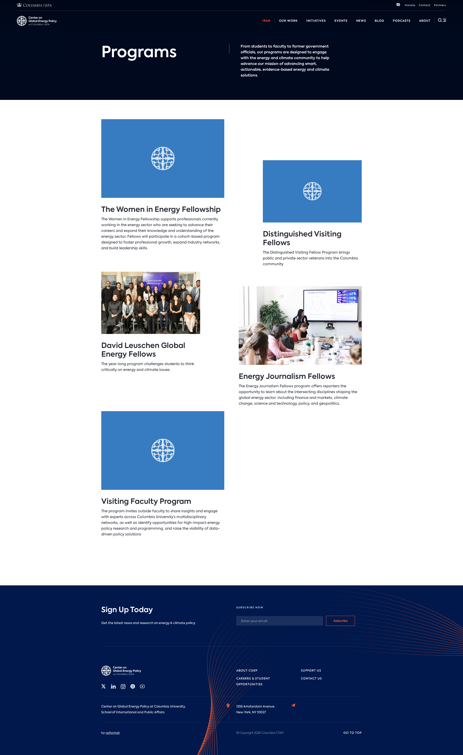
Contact (424, 5)
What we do (48, 26)
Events (340, 21)
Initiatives (316, 21)
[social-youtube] (142, 686)
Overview (24, 26)
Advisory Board (159, 26)
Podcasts (401, 21)
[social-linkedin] (113, 686)
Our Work (288, 21)
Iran (266, 21)
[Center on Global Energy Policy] (37, 21)
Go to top (352, 733)
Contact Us (311, 678)
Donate (410, 5)
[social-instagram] (123, 686)
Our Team (73, 26)
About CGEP (247, 670)
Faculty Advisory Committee (200, 26)
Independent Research (269, 26)
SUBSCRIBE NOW (249, 607)
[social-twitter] (103, 686)
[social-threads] (132, 686)
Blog (379, 21)
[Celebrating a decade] (398, 5)
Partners (440, 5)
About (424, 21)
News (361, 21)
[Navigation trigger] (442, 20)
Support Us (311, 670)
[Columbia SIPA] (34, 5)
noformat (113, 733)
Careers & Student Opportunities (114, 26)
